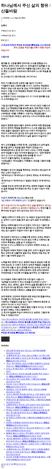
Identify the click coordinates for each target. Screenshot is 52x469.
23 (25, 464)
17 (10, 464)
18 (12, 464)
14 (2, 464)
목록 (5, 339)
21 (20, 464)
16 (7, 464)
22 (22, 464)
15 (5, 464)
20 (17, 464)
